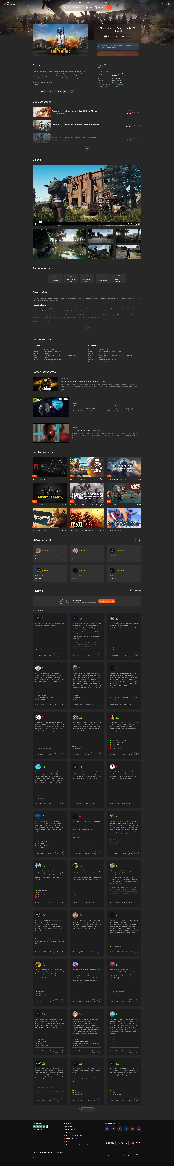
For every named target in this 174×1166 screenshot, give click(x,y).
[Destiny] (112, 865)
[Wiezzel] (75, 816)
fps (65, 91)
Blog (94, 2)
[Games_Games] (38, 570)
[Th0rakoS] (112, 550)
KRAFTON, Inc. (115, 76)
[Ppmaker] (75, 717)
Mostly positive (115, 84)
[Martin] (112, 816)
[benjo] (38, 668)
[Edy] (112, 964)
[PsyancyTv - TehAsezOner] (38, 865)
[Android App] (123, 1143)
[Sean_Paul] (38, 1014)
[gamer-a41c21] (75, 766)
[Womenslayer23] (75, 668)
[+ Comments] (139, 540)
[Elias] (112, 1063)
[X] (113, 1128)
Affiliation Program (69, 1129)
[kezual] (112, 915)
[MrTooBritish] (75, 964)
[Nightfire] (38, 915)
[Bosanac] (38, 550)
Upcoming (87, 2)
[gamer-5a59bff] (75, 618)
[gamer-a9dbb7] (112, 570)
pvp (70, 91)
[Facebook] (126, 1128)
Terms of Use (67, 1123)
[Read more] (87, 636)
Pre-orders (78, 2)
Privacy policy (68, 1126)
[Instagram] (119, 1128)
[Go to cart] (162, 3)
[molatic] (75, 570)
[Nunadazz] (75, 915)
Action (113, 82)
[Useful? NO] (62, 655)
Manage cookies (37, 1155)
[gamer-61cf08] (112, 668)
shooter (50, 91)
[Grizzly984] (75, 865)
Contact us (67, 1132)
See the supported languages (119, 74)
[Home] (9, 4)
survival (43, 91)
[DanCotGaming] (38, 766)
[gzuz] (75, 550)
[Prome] (38, 816)
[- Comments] (135, 540)
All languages (137, 590)
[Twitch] (138, 1128)
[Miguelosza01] (75, 1014)
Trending (69, 2)
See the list (114, 72)
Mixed (113, 86)
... (73, 91)
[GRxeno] (112, 766)
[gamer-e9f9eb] (75, 1063)
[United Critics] (38, 1063)
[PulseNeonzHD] (112, 1014)
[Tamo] (38, 717)
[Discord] (107, 1128)
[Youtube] (132, 1128)
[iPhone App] (110, 1143)
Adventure (119, 82)
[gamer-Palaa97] (38, 964)
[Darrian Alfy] (112, 717)
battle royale (58, 91)
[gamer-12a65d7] (38, 618)
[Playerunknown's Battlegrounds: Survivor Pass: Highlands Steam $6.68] (42, 112)
